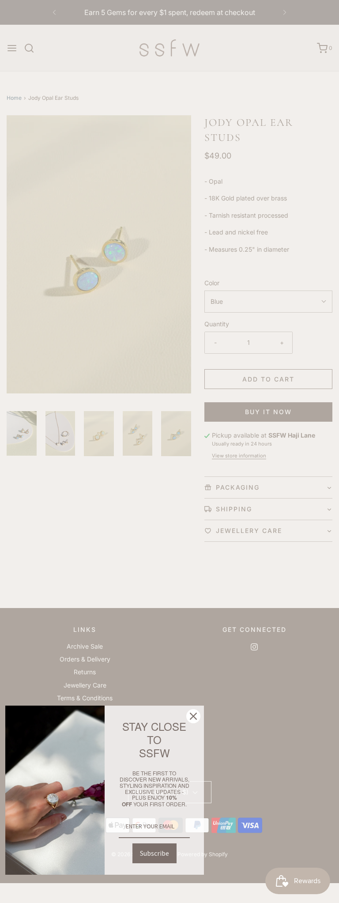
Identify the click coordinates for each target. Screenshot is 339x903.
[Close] (193, 716)
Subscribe (154, 853)
